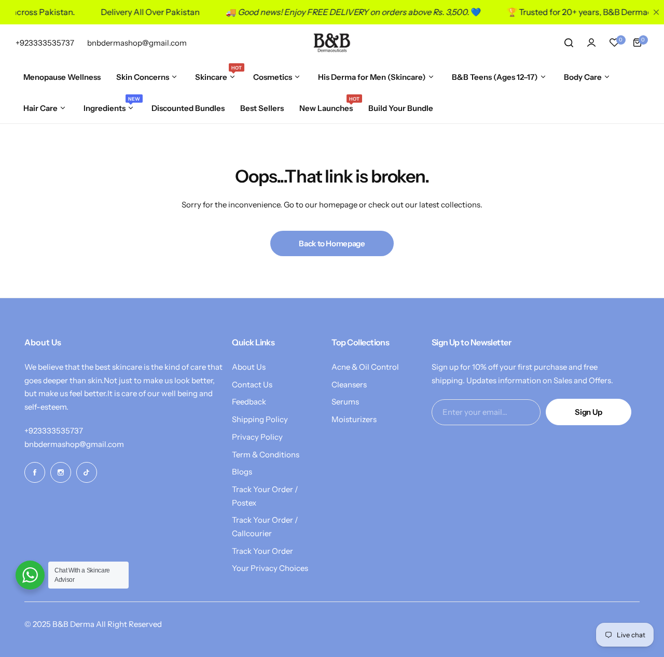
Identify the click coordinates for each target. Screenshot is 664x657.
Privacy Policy (257, 437)
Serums (345, 402)
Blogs (242, 472)
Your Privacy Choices (270, 568)
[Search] (568, 42)
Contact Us (252, 384)
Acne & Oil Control (365, 367)
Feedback (249, 402)
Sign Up (588, 412)
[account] (591, 42)
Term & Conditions (265, 454)
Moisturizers (354, 419)
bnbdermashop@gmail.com (74, 444)
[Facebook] (34, 472)
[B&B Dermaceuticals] (332, 42)
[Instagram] (60, 472)
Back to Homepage (332, 243)
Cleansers (349, 384)
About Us (249, 367)
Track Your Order (262, 551)
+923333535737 (53, 431)
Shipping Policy (260, 419)
